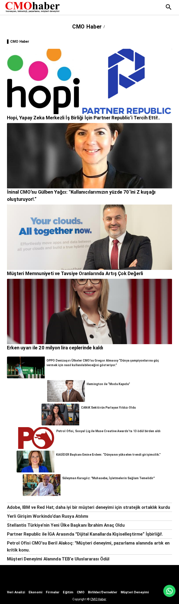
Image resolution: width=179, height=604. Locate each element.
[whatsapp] (169, 591)
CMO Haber (98, 599)
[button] (89, 507)
